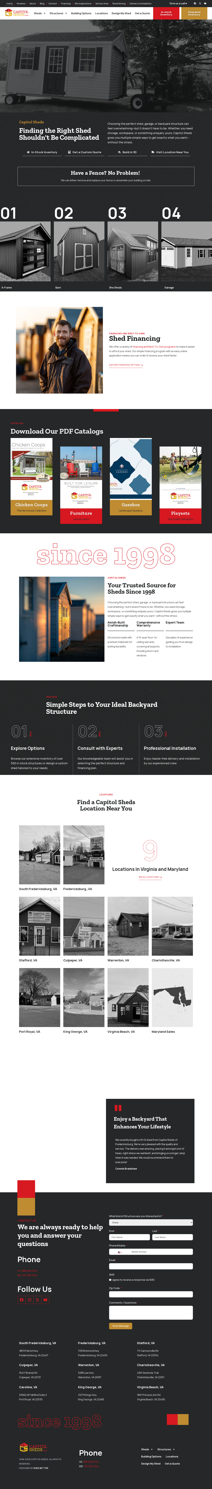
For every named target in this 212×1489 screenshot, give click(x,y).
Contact (52, 3)
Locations (101, 13)
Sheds (38, 13)
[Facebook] (195, 3)
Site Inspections (83, 3)
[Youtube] (205, 3)
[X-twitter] (200, 3)
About (32, 3)
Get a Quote (142, 13)
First (111, 1231)
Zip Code (114, 1288)
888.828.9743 (29, 1270)
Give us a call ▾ (178, 3)
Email (112, 1260)
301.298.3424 (30, 1275)
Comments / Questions (123, 1302)
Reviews (21, 3)
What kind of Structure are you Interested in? (135, 1216)
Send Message (120, 1326)
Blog (42, 3)
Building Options (81, 13)
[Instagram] (29, 1300)
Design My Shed (121, 13)
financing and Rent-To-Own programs (154, 346)
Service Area (101, 3)
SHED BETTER (40, 1468)
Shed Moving (119, 3)
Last (154, 1231)
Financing (66, 3)
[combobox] (120, 1252)
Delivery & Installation (140, 3)
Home (10, 3)
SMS (111, 1274)
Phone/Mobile (117, 1245)
